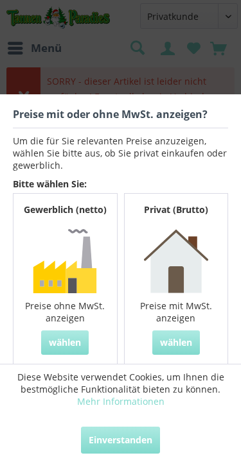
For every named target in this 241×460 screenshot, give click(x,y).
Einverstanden (120, 440)
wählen (65, 342)
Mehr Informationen (121, 401)
